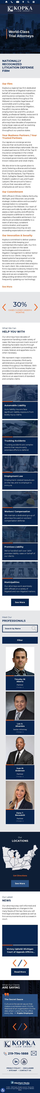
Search (28, 2)
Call (11, 2)
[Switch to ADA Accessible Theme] (3, 1090)
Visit (23, 2)
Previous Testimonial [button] (14, 1026)
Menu (33, 2)
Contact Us (25, 1070)
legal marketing (16, 1088)
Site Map (13, 1070)
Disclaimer (28, 1068)
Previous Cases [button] (4, 307)
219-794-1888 (18, 1053)
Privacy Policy (14, 1068)
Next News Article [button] (25, 963)
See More (7, 286)
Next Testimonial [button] (25, 1026)
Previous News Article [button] (14, 963)
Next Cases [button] (36, 307)
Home (6, 2)
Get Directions (20, 876)
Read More (20, 972)
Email (18, 2)
